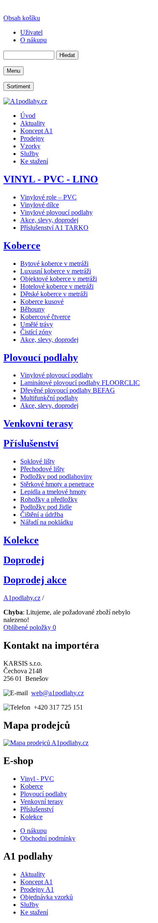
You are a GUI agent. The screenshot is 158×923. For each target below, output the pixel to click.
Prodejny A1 (37, 889)
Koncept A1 (36, 881)
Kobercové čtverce (45, 316)
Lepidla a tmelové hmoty (53, 491)
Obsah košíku (21, 18)
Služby (29, 904)
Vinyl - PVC (37, 778)
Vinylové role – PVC (48, 197)
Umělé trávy (36, 324)
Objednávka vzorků (46, 897)
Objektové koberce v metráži (58, 278)
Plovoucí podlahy (40, 357)
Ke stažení (34, 912)
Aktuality (32, 874)
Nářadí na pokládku (46, 522)
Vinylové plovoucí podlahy (56, 212)
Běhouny (32, 309)
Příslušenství (31, 443)
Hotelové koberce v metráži (57, 286)
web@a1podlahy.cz (57, 692)
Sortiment (18, 86)
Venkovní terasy (38, 423)
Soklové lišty (37, 461)
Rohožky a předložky (49, 499)
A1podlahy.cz (21, 597)
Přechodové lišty (42, 468)
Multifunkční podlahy (49, 397)
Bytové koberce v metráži (54, 263)
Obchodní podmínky (47, 838)
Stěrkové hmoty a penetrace (57, 484)
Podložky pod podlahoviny (56, 476)
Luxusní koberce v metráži (55, 271)
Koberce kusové (42, 301)
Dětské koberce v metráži (54, 294)
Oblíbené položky (29, 627)
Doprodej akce (35, 579)
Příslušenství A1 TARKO (54, 227)
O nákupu (33, 830)
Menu (13, 71)
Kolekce (21, 540)
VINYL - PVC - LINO (50, 179)
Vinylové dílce (39, 204)
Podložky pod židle (46, 507)
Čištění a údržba (41, 514)
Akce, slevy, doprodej (49, 220)
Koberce (21, 245)
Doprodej (23, 559)
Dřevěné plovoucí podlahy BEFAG (67, 390)
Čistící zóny (36, 332)
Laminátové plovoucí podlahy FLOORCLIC (80, 382)
